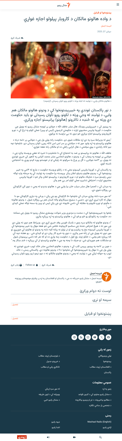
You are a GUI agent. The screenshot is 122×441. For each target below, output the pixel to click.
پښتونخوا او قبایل (102, 13)
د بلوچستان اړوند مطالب (49, 356)
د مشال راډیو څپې (52, 400)
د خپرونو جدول (53, 361)
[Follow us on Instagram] (88, 337)
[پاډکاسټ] (74, 337)
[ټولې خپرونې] (48, 437)
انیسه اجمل (106, 26)
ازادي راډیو (107, 427)
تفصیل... (14, 304)
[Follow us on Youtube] (95, 337)
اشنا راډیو (56, 427)
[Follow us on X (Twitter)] (101, 337)
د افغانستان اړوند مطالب (100, 367)
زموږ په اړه (107, 389)
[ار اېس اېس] (81, 337)
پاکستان (107, 372)
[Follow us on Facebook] (108, 337)
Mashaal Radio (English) (99, 422)
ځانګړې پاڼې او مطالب (50, 367)
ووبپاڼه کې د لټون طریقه (49, 394)
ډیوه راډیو (55, 422)
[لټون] (100, 437)
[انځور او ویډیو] (74, 437)
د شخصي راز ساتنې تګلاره (100, 405)
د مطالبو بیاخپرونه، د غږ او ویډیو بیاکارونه (93, 400)
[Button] (17, 38)
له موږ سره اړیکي (52, 389)
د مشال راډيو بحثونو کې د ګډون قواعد (94, 394)
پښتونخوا (107, 361)
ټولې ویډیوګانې (104, 356)
